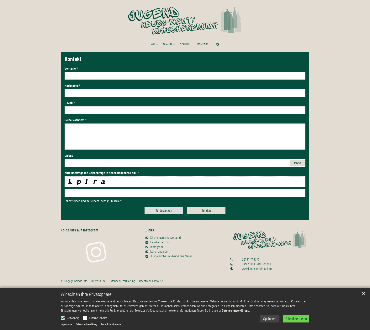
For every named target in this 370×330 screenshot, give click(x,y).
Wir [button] (153, 44)
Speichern (270, 319)
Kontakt (203, 44)
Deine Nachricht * (76, 120)
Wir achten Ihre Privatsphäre (86, 294)
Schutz (185, 44)
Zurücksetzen (164, 211)
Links (149, 230)
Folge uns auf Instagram (79, 230)
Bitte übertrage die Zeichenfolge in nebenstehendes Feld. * (102, 173)
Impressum (66, 324)
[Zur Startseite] (185, 21)
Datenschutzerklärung (235, 310)
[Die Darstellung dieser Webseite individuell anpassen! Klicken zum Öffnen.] (215, 45)
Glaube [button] (167, 44)
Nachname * (72, 86)
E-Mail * (70, 103)
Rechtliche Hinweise (111, 324)
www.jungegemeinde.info (257, 269)
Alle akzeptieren (296, 319)
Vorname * (71, 68)
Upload (69, 156)
